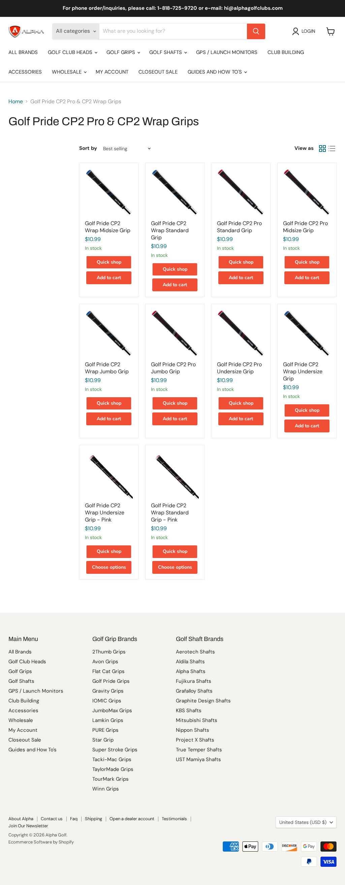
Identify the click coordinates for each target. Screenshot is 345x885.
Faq (73, 819)
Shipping (93, 819)
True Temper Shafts (199, 749)
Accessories (25, 72)
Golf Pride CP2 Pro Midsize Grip (305, 227)
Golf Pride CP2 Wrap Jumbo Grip (107, 368)
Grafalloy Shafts (194, 691)
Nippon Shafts (192, 730)
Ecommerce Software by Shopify (41, 842)
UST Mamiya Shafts (198, 759)
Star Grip (103, 739)
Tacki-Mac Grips (111, 759)
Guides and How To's (215, 72)
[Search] (256, 31)
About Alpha (20, 819)
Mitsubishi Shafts (196, 720)
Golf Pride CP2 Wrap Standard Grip (170, 230)
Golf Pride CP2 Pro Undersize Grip (239, 368)
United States (302, 822)
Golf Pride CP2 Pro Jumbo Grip (173, 368)
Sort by (88, 148)
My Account (112, 72)
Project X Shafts (195, 739)
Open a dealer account (131, 819)
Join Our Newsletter (28, 826)
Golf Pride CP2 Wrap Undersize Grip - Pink (104, 512)
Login (308, 31)
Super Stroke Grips (114, 749)
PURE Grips (105, 730)
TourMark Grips (110, 779)
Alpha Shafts (191, 671)
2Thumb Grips (109, 651)
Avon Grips (105, 661)
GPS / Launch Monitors (226, 52)
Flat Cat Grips (108, 671)
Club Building (286, 52)
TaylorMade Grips (112, 769)
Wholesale (67, 72)
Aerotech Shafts (195, 651)
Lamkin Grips (107, 720)
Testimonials (174, 819)
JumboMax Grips (112, 710)
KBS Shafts (188, 710)
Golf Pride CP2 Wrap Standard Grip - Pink (170, 512)
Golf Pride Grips (111, 681)
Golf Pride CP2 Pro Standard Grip (239, 227)
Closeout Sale (158, 72)
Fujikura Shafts (193, 681)
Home (15, 102)
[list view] (332, 148)
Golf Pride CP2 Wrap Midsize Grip (107, 227)
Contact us (52, 819)
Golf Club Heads (71, 52)
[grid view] (322, 148)
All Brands (23, 52)
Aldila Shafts (190, 661)
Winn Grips (105, 788)
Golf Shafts (166, 52)
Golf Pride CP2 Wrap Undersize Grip (302, 371)
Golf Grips (121, 52)
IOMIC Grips (106, 700)
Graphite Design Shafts (203, 700)
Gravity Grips (108, 691)
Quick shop (109, 262)
